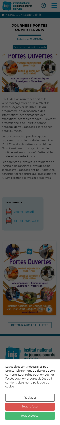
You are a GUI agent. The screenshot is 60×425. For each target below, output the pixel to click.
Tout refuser (30, 406)
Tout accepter (30, 415)
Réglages (30, 397)
